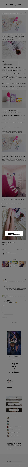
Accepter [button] (11, 234)
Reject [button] (15, 234)
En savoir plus (18, 234)
